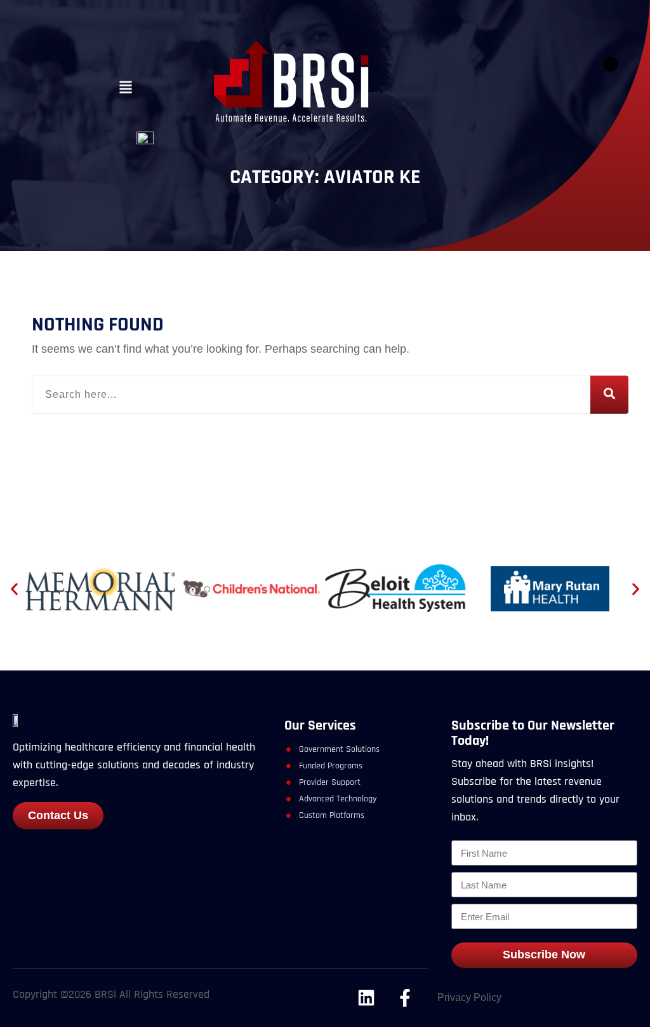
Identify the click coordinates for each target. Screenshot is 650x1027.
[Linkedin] (366, 997)
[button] (125, 88)
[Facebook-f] (405, 997)
